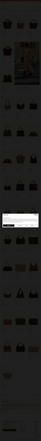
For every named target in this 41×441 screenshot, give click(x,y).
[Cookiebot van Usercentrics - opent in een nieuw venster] (34, 214)
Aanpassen (20, 225)
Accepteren (8, 225)
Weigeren (32, 225)
